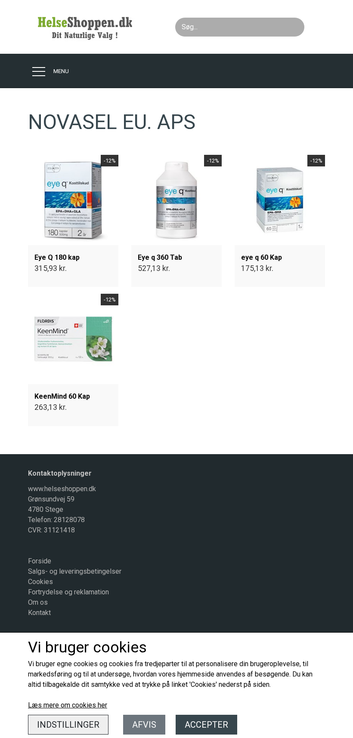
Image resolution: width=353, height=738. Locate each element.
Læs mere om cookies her (67, 705)
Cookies (40, 582)
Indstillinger (68, 725)
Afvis (144, 725)
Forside (39, 561)
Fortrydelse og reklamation (68, 592)
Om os (38, 602)
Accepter (206, 725)
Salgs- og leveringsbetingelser (74, 571)
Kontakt (39, 613)
